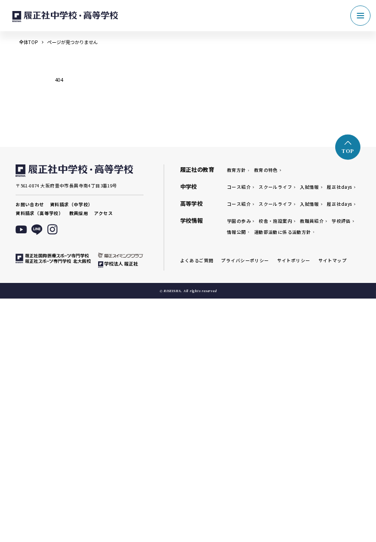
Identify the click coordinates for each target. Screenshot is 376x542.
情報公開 (236, 232)
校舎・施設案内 (275, 221)
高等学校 (191, 203)
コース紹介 (239, 187)
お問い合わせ (30, 204)
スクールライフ (275, 187)
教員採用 (78, 213)
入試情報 (309, 187)
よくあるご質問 (197, 260)
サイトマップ (332, 260)
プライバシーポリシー (245, 260)
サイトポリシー (293, 260)
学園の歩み (239, 221)
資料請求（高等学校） (39, 213)
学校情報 (191, 220)
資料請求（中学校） (71, 204)
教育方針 (236, 170)
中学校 (188, 186)
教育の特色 (266, 170)
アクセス (103, 213)
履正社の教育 (197, 169)
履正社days (339, 187)
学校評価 (341, 221)
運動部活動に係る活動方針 (282, 232)
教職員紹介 (312, 221)
